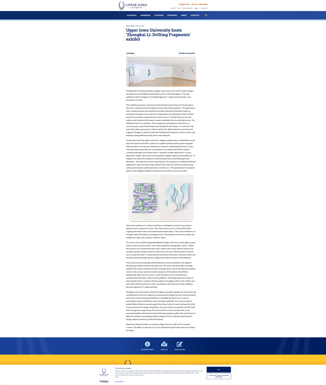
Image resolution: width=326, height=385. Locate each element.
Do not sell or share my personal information (218, 376)
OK (219, 369)
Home (128, 25)
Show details (119, 381)
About (132, 25)
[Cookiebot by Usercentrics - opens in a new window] (104, 381)
